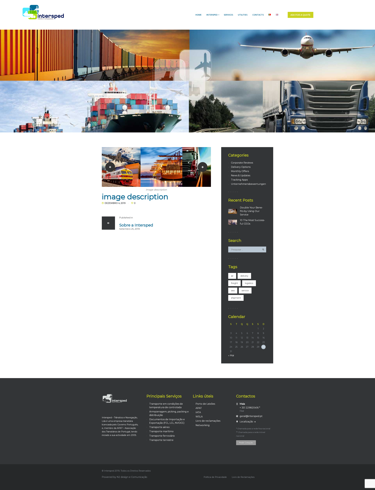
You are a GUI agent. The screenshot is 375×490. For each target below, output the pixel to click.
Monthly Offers (240, 171)
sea (233, 290)
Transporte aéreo (159, 427)
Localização (247, 421)
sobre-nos (109, 166)
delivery (244, 276)
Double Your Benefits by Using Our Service (251, 211)
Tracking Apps (239, 179)
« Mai (231, 355)
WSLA (199, 416)
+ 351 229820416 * (250, 407)
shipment (236, 298)
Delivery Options (240, 167)
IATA (198, 412)
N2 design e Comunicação (132, 477)
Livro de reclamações (208, 420)
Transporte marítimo (161, 431)
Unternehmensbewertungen (248, 184)
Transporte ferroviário (162, 435)
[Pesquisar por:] (247, 249)
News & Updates (240, 175)
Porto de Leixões (205, 403)
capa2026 (206, 166)
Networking (203, 425)
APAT (199, 408)
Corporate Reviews (242, 162)
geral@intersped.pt (251, 416)
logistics (249, 283)
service (245, 290)
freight (234, 283)
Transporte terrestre (161, 440)
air (232, 276)
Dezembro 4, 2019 (115, 203)
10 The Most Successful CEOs (252, 222)
